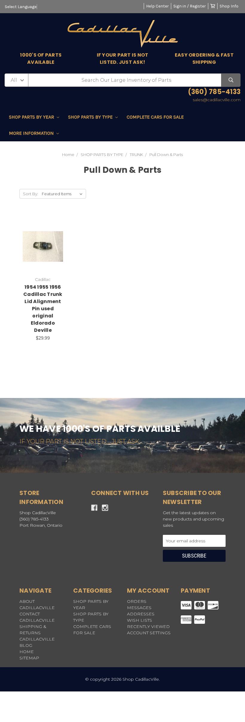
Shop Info (229, 6)
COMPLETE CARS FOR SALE (155, 117)
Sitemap (29, 658)
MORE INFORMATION (32, 133)
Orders (136, 601)
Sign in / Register (189, 6)
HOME (26, 651)
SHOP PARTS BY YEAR (32, 117)
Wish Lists (139, 620)
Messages (139, 607)
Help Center (157, 6)
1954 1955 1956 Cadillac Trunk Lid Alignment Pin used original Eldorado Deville (42, 309)
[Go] (231, 80)
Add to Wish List (35, 231)
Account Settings (149, 632)
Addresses (140, 614)
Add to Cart (47, 265)
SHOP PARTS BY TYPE (91, 117)
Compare (43, 249)
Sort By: (30, 193)
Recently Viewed (148, 626)
